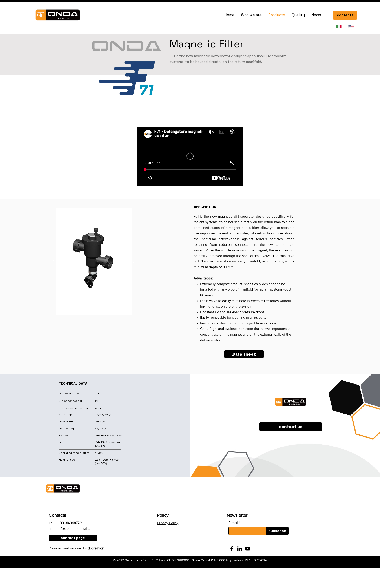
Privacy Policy (167, 523)
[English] (351, 26)
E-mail (233, 523)
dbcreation (96, 548)
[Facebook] (231, 548)
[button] (94, 261)
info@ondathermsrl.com (76, 528)
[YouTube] (247, 548)
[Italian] (339, 26)
